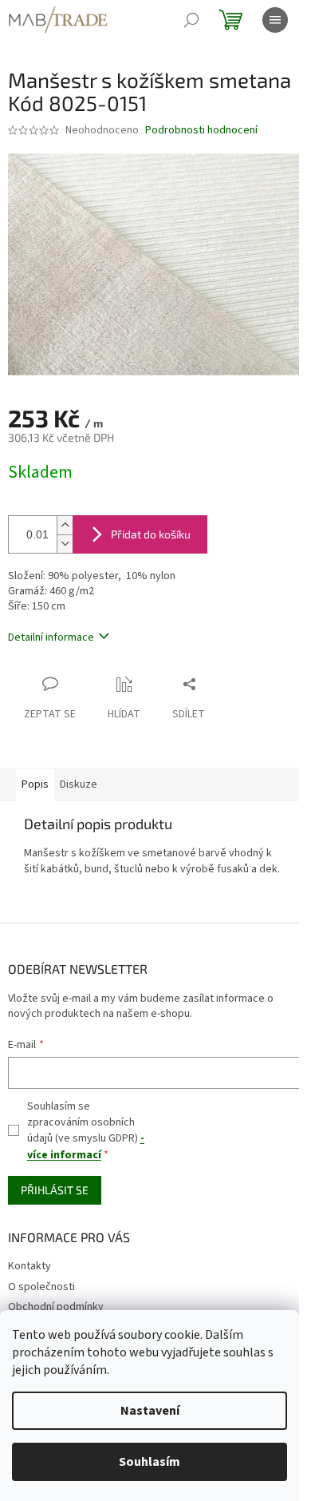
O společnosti (41, 1287)
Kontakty (29, 1266)
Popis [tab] (35, 784)
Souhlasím (149, 1462)
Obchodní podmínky (56, 1307)
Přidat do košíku (151, 534)
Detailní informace (51, 637)
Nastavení (149, 1411)
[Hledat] (191, 20)
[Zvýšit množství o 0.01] (65, 525)
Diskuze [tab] (78, 784)
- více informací (85, 1146)
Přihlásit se (55, 1190)
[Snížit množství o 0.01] (65, 543)
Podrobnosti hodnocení (201, 130)
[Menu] (275, 20)
